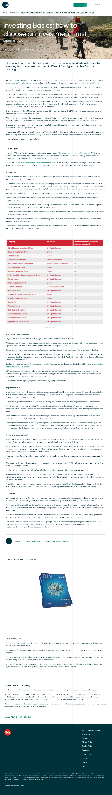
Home (4, 13)
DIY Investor (49, 517)
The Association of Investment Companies (74, 153)
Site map (85, 758)
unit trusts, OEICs (14, 83)
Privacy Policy (87, 742)
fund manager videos (75, 517)
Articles (13, 13)
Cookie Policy (87, 746)
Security (85, 738)
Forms (84, 762)
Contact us (86, 754)
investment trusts (30, 83)
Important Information (91, 730)
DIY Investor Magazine (31, 541)
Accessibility (86, 750)
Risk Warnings (87, 734)
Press (84, 766)
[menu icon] (109, 5)
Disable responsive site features (14, 785)
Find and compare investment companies (37, 163)
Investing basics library (31, 13)
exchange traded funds (89, 83)
